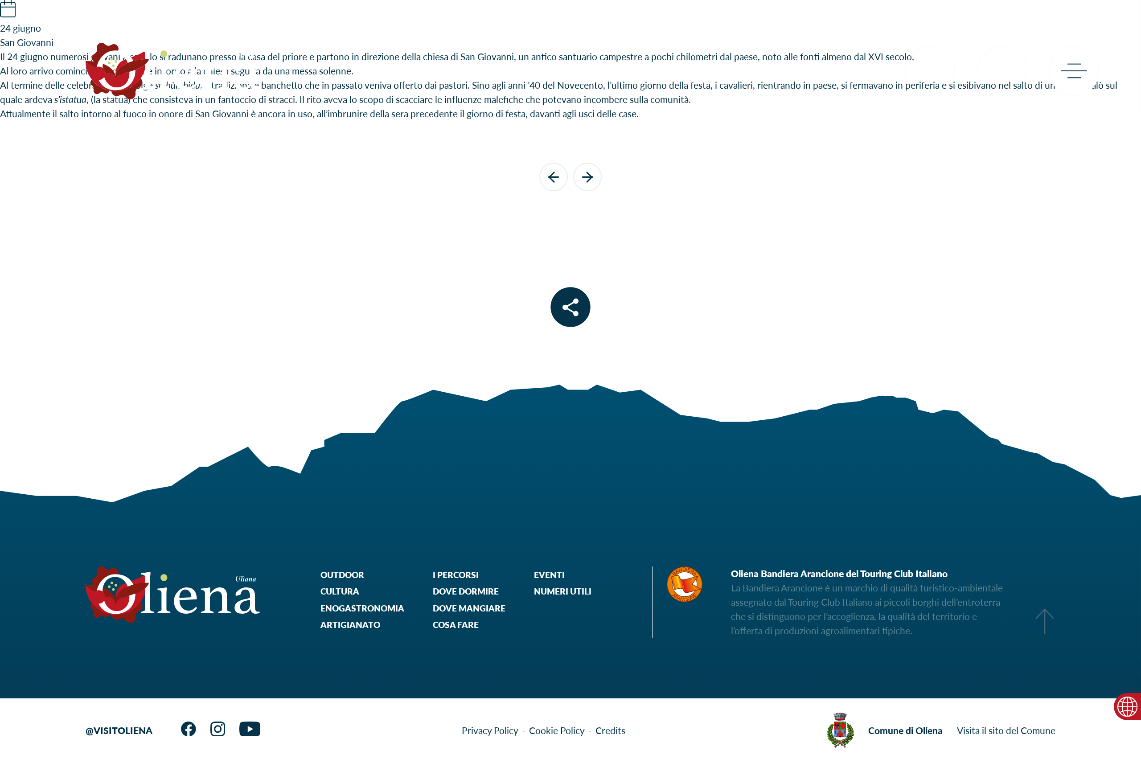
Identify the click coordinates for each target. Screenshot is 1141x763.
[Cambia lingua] (1127, 706)
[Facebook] (188, 729)
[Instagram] (217, 729)
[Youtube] (249, 729)
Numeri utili (562, 591)
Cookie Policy (557, 730)
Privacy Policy (490, 730)
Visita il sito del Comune (1006, 730)
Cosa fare (456, 625)
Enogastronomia (362, 608)
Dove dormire (466, 591)
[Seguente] (587, 177)
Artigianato (350, 625)
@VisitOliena (119, 730)
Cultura (339, 591)
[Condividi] (571, 307)
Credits (610, 730)
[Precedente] (553, 177)
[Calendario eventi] (8, 13)
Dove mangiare (469, 608)
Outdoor (342, 575)
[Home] (173, 71)
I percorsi (456, 575)
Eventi (549, 575)
